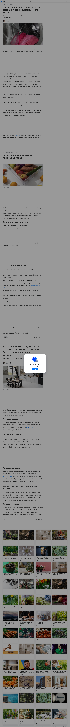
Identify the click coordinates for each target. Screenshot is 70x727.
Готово (35, 369)
